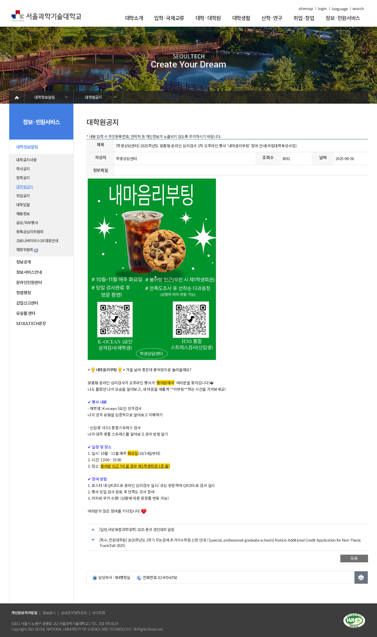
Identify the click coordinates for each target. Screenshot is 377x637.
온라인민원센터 (29, 282)
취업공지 (23, 195)
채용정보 (23, 213)
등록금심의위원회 (29, 231)
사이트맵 (98, 612)
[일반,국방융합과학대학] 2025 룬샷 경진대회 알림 (136, 529)
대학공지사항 (26, 159)
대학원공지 (93, 97)
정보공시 (49, 612)
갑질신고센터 (27, 303)
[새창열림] (354, 620)
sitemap (306, 8)
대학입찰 (23, 204)
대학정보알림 (44, 97)
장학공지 (23, 177)
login (322, 8)
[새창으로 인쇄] (361, 577)
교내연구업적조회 (74, 612)
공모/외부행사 (27, 222)
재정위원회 (24, 249)
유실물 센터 (25, 313)
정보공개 (23, 262)
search (358, 8)
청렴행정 (23, 292)
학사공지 (23, 168)
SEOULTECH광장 (31, 323)
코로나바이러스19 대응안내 (37, 240)
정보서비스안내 (29, 272)
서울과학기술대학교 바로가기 (46, 16)
